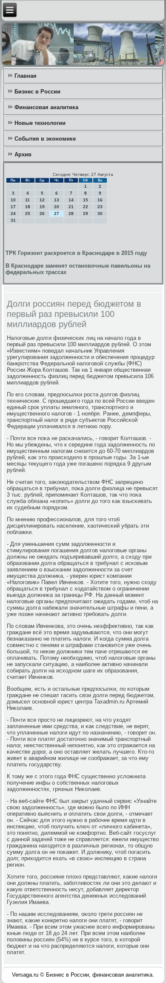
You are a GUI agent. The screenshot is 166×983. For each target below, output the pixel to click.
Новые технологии (40, 123)
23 (100, 206)
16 (100, 200)
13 (56, 200)
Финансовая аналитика (46, 107)
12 (42, 200)
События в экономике (45, 139)
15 (85, 200)
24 (13, 213)
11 (27, 200)
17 (13, 206)
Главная (25, 76)
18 (27, 206)
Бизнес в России (37, 91)
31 (13, 220)
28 (71, 213)
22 (85, 206)
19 (42, 206)
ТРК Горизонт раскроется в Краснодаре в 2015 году (76, 253)
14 (71, 200)
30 (100, 213)
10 (13, 200)
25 (27, 213)
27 (56, 213)
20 (56, 206)
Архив (22, 154)
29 (85, 213)
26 (42, 213)
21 (71, 206)
